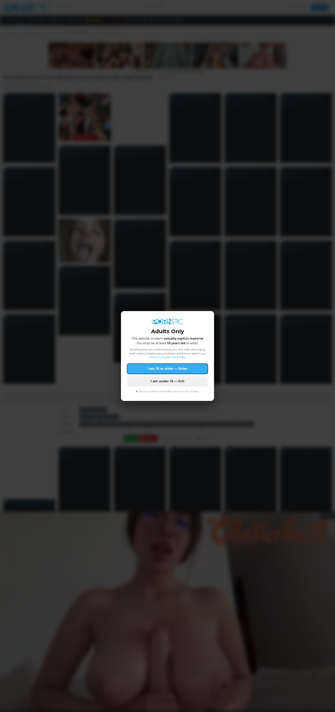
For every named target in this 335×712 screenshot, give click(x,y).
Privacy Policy (178, 357)
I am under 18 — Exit (167, 381)
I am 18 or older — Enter (167, 368)
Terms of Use (157, 357)
